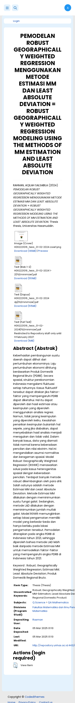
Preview (43, 250)
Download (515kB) (25, 306)
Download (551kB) (25, 278)
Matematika (39, 611)
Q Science (38, 602)
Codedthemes (34, 697)
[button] (15, 7)
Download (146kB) (25, 250)
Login (16, 21)
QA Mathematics (58, 602)
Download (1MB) (24, 340)
